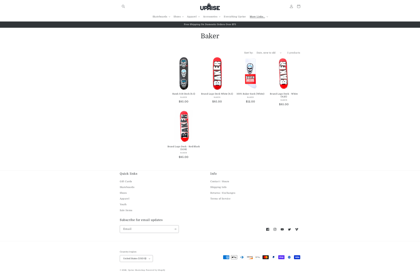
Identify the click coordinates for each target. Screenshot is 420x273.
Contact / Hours (219, 181)
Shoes (123, 193)
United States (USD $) (134, 258)
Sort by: (248, 52)
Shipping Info (218, 187)
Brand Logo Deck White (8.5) (217, 94)
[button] (123, 6)
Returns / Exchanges (222, 193)
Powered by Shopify (155, 270)
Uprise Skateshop (136, 270)
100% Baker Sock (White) (250, 94)
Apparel (124, 198)
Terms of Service (220, 198)
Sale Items (126, 210)
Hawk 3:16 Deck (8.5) (183, 94)
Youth (123, 204)
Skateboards (127, 187)
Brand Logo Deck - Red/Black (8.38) (184, 148)
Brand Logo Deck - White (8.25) (284, 95)
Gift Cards (126, 181)
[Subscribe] (175, 229)
